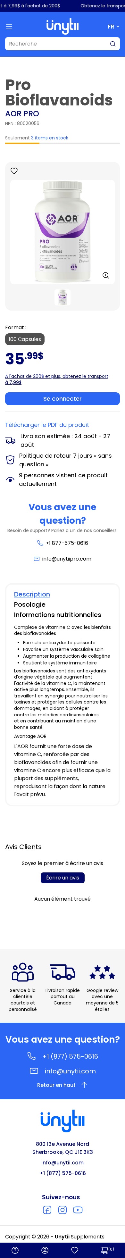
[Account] (45, 1250)
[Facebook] (47, 1210)
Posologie (30, 604)
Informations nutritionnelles (57, 615)
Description (32, 594)
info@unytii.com (70, 1071)
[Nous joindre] (15, 1250)
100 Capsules (25, 339)
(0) (111, 1249)
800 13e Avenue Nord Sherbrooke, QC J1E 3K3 (62, 1148)
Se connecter (62, 399)
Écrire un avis (62, 877)
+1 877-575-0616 (67, 543)
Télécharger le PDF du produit (47, 425)
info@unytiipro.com (66, 558)
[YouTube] (78, 1210)
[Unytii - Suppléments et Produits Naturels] (62, 26)
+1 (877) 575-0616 (70, 1056)
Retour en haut (56, 1085)
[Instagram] (62, 1210)
